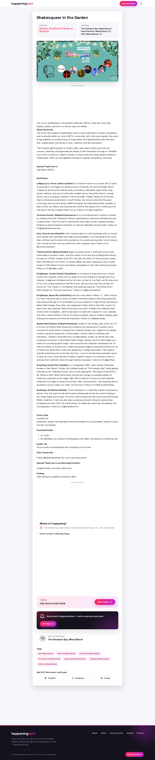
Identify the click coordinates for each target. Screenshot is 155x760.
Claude (107, 678)
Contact (129, 733)
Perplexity (79, 678)
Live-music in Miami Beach (49, 659)
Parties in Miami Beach (47, 664)
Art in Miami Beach (45, 653)
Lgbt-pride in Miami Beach (75, 659)
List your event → (134, 754)
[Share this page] (141, 3)
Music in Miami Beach (66, 653)
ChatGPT (52, 678)
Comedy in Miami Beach (99, 659)
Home (94, 733)
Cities (103, 733)
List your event (128, 4)
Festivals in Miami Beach (90, 653)
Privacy (140, 733)
